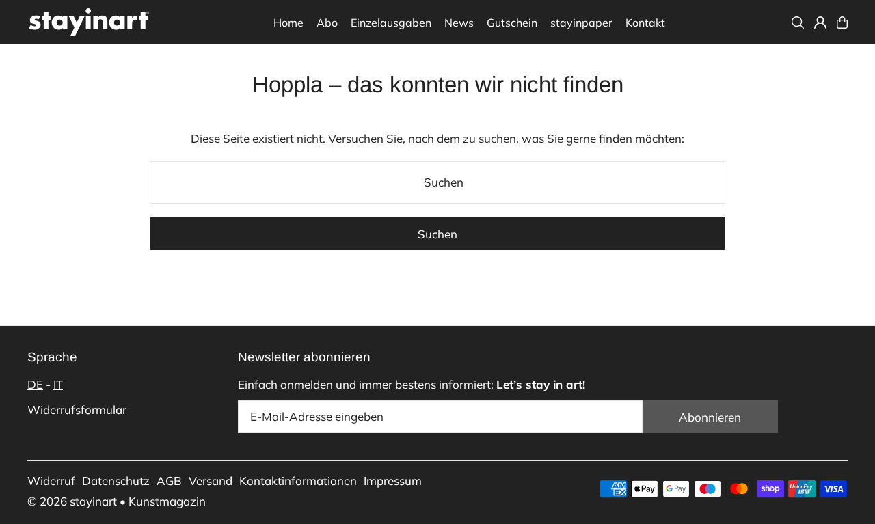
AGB (169, 480)
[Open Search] (798, 22)
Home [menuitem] (288, 22)
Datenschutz (116, 480)
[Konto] (820, 22)
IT (58, 384)
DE (35, 384)
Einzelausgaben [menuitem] (391, 22)
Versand (210, 480)
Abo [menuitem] (327, 22)
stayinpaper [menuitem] (581, 22)
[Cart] (842, 22)
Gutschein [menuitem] (512, 22)
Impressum (393, 480)
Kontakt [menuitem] (645, 22)
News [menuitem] (459, 22)
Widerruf (51, 480)
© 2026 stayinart (72, 501)
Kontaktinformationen (298, 480)
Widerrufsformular (76, 409)
